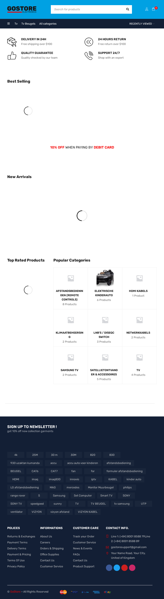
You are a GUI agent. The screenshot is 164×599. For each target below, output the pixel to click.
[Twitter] (117, 568)
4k (16, 454)
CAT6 (35, 471)
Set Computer (83, 495)
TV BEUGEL (98, 503)
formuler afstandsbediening (125, 471)
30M (73, 454)
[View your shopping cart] (153, 9)
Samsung (59, 495)
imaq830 (54, 479)
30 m (54, 454)
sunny (58, 503)
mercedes (73, 487)
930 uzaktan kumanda (25, 463)
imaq (35, 479)
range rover (17, 495)
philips (127, 487)
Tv (16, 23)
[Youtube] (124, 568)
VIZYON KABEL (87, 511)
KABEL (112, 479)
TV (77, 503)
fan (73, 471)
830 (111, 454)
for (93, 471)
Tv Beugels (28, 23)
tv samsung (122, 503)
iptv (93, 479)
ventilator (16, 511)
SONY (126, 495)
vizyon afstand (59, 511)
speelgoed (37, 503)
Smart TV (106, 495)
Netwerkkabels (138, 332)
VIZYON (37, 511)
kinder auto (134, 479)
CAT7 (54, 471)
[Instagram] (132, 568)
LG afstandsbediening (24, 487)
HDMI (15, 479)
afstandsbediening (119, 463)
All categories (48, 23)
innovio (74, 479)
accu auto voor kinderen (82, 463)
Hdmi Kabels (138, 291)
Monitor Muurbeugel (101, 487)
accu (53, 463)
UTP (143, 503)
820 (92, 454)
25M (35, 454)
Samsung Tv (69, 370)
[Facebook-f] (109, 568)
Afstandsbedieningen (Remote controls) (69, 295)
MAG (53, 487)
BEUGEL (15, 471)
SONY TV (16, 503)
